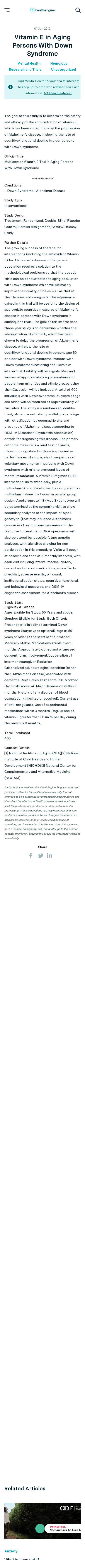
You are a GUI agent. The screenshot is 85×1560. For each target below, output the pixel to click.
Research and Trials (25, 69)
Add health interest (58, 93)
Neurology (58, 63)
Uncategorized (63, 69)
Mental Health (29, 63)
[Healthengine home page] (42, 10)
